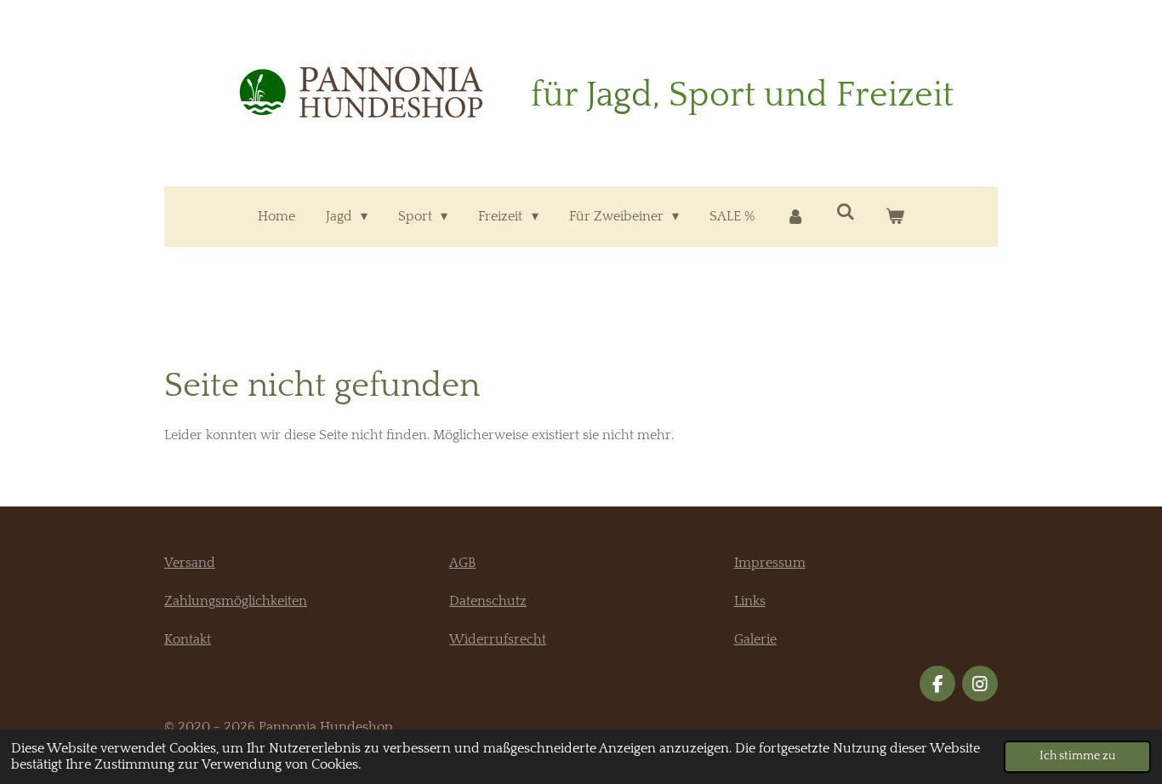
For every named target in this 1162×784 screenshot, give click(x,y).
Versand (189, 562)
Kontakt (187, 639)
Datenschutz (488, 601)
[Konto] (795, 216)
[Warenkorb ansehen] (894, 216)
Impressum (770, 562)
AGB (462, 562)
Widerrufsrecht (497, 639)
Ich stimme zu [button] (1077, 756)
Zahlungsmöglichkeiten (235, 601)
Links (750, 601)
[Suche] (845, 212)
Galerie (755, 639)
